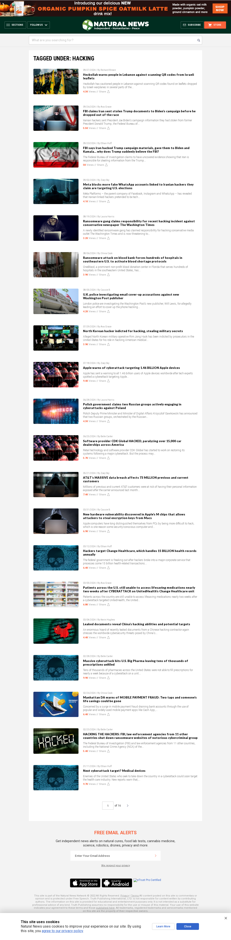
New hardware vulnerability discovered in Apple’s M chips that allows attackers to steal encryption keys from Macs (134, 516)
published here (105, 907)
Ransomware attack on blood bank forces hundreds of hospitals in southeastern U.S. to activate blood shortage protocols (132, 259)
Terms (135, 895)
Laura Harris (107, 216)
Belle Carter (107, 436)
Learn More (163, 926)
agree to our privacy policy (62, 931)
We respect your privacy (115, 865)
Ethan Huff (106, 143)
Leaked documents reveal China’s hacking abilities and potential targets (136, 624)
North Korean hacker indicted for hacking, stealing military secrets (133, 331)
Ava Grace (106, 107)
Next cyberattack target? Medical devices (114, 770)
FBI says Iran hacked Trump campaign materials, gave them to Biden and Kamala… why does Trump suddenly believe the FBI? (136, 149)
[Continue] (156, 856)
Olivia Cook (106, 253)
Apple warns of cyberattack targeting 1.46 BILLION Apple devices (131, 368)
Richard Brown (108, 70)
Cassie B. (106, 290)
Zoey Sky (105, 180)
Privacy (124, 895)
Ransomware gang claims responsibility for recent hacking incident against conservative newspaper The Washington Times (139, 223)
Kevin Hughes (108, 619)
